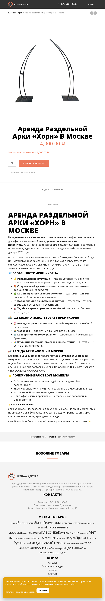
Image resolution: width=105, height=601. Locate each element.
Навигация (28, 538)
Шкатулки (56, 553)
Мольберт (20, 538)
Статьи (52, 573)
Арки (20, 12)
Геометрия (62, 436)
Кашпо (24, 533)
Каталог (52, 562)
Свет (28, 543)
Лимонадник (83, 533)
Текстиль (79, 543)
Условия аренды (52, 566)
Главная (12, 12)
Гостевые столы (71, 523)
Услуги (53, 570)
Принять (43, 590)
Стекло (58, 542)
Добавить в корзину (34, 163)
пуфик (63, 552)
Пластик (36, 538)
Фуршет (61, 548)
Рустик (20, 542)
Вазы (39, 522)
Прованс (82, 537)
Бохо (21, 522)
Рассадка (92, 538)
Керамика (34, 532)
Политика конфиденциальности (20, 592)
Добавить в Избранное (23, 172)
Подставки (61, 538)
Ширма (49, 552)
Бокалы (14, 523)
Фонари (55, 549)
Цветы (70, 547)
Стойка (70, 543)
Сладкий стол (40, 543)
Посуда (71, 538)
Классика (49, 532)
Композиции (68, 532)
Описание (52, 204)
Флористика (42, 548)
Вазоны (30, 523)
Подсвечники (48, 538)
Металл (71, 436)
